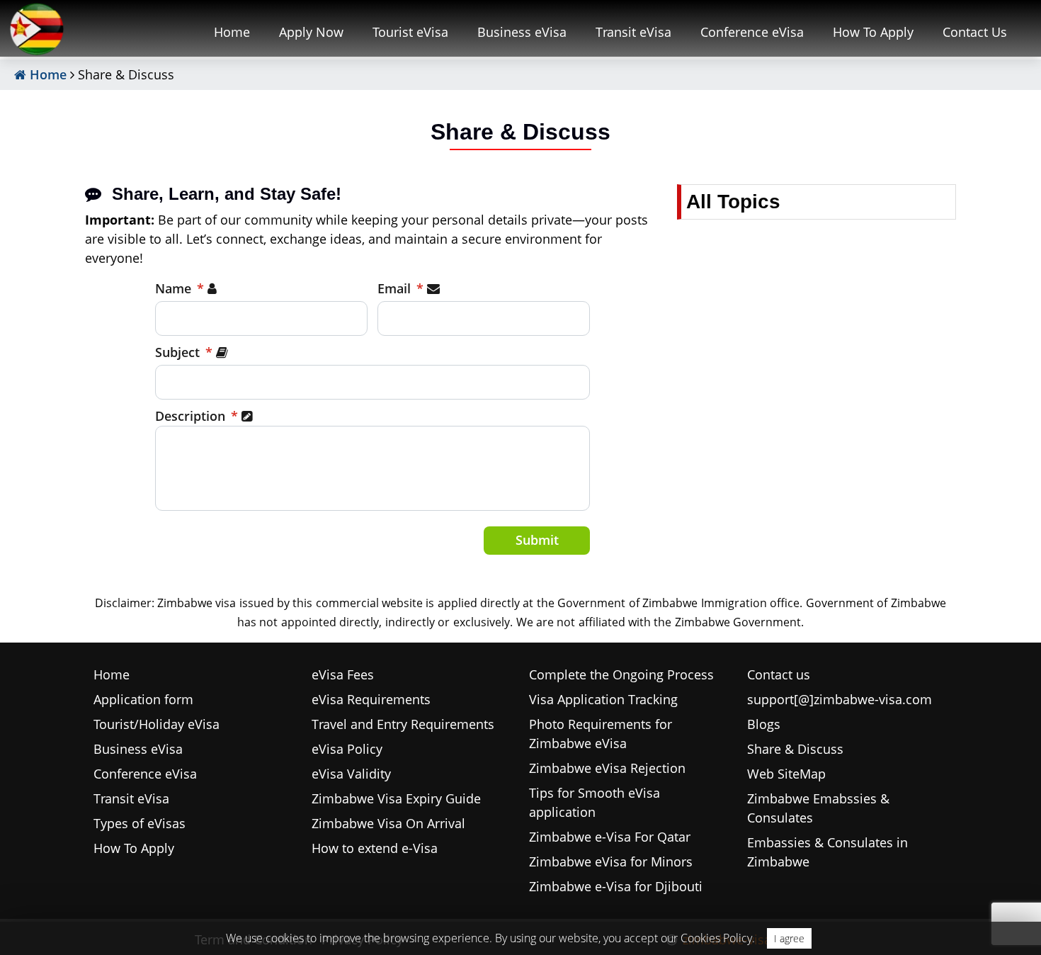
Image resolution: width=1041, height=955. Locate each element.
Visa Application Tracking (603, 699)
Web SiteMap (786, 773)
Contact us (778, 674)
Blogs (763, 724)
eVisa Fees (343, 674)
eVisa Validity (351, 773)
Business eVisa (522, 31)
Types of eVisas (139, 823)
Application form (143, 699)
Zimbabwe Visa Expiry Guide (396, 798)
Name (179, 288)
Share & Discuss (795, 748)
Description (196, 415)
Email (400, 288)
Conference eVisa (752, 31)
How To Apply (873, 31)
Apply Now (311, 31)
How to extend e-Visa (375, 848)
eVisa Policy (347, 748)
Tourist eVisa (410, 31)
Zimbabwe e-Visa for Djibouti (615, 886)
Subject (183, 352)
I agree (789, 938)
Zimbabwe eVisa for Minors (611, 861)
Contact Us (975, 31)
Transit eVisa (633, 31)
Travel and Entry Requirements (403, 724)
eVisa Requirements (371, 699)
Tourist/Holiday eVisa (156, 724)
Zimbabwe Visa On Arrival (388, 823)
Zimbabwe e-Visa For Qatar (609, 836)
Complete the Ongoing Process (621, 674)
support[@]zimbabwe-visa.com (839, 699)
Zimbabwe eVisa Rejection (607, 767)
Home (232, 31)
